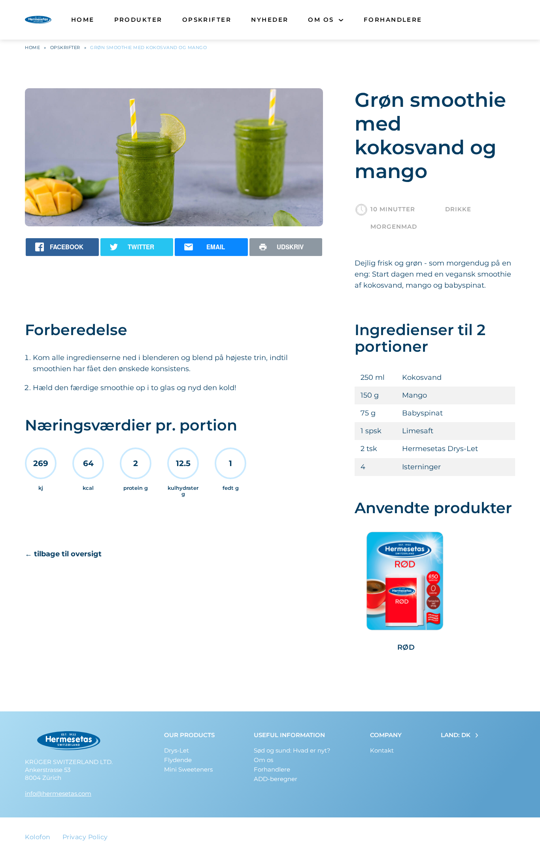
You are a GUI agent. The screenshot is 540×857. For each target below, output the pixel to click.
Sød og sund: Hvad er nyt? (292, 750)
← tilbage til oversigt (63, 554)
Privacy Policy (85, 837)
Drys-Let (176, 750)
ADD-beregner (275, 779)
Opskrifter (207, 19)
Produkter (138, 19)
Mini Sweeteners (188, 769)
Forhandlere (393, 19)
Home (82, 19)
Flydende (178, 760)
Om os (321, 19)
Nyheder (269, 19)
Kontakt (382, 750)
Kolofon (38, 837)
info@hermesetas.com (58, 793)
